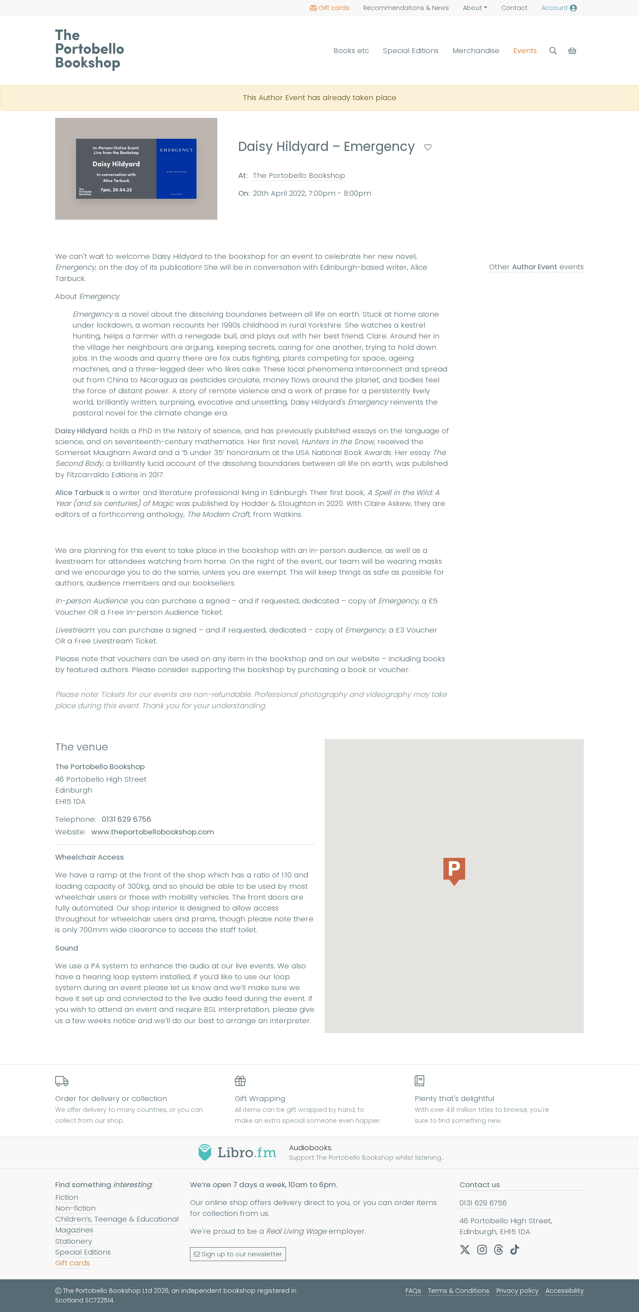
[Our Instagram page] (482, 1249)
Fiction (66, 1197)
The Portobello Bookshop (298, 175)
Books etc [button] (351, 50)
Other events (536, 266)
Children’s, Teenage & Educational (117, 1219)
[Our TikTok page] (514, 1249)
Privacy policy (517, 1290)
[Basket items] (573, 50)
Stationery (73, 1241)
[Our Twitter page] (464, 1249)
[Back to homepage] (89, 50)
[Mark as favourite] (428, 147)
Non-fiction (75, 1208)
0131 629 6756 (483, 1203)
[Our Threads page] (498, 1249)
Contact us (479, 1184)
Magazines (74, 1230)
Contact (514, 7)
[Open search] (553, 50)
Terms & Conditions (458, 1290)
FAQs (413, 1290)
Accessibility (565, 1290)
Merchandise (476, 50)
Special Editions (411, 50)
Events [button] (525, 50)
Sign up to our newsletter (242, 1254)
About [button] (472, 7)
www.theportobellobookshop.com (152, 832)
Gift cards (334, 7)
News (406, 7)
